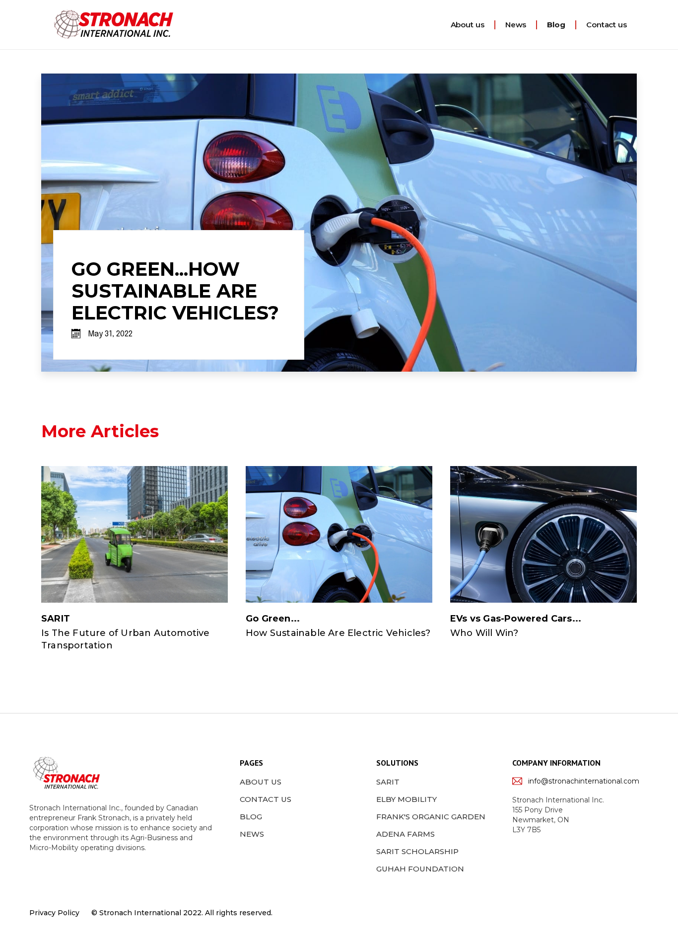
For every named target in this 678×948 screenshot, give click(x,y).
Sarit (388, 782)
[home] (113, 24)
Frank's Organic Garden (430, 816)
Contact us (606, 24)
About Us (260, 782)
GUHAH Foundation (420, 868)
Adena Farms (405, 834)
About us (467, 24)
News (516, 24)
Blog (556, 24)
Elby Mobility (406, 799)
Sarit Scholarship (417, 851)
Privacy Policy (54, 912)
